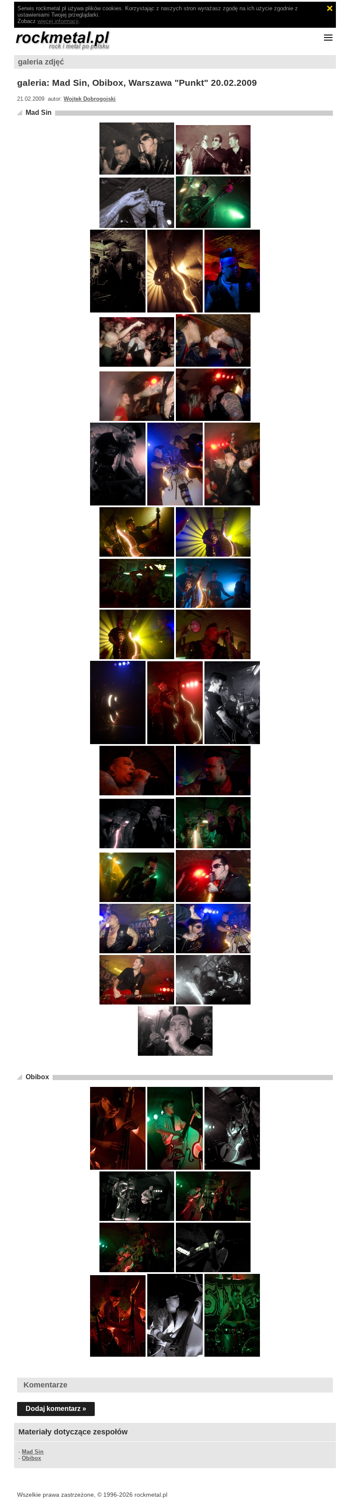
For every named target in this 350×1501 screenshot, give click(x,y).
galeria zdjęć (41, 62)
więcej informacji (58, 21)
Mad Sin (39, 112)
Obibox (37, 1076)
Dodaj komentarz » (56, 1408)
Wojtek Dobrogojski (90, 99)
